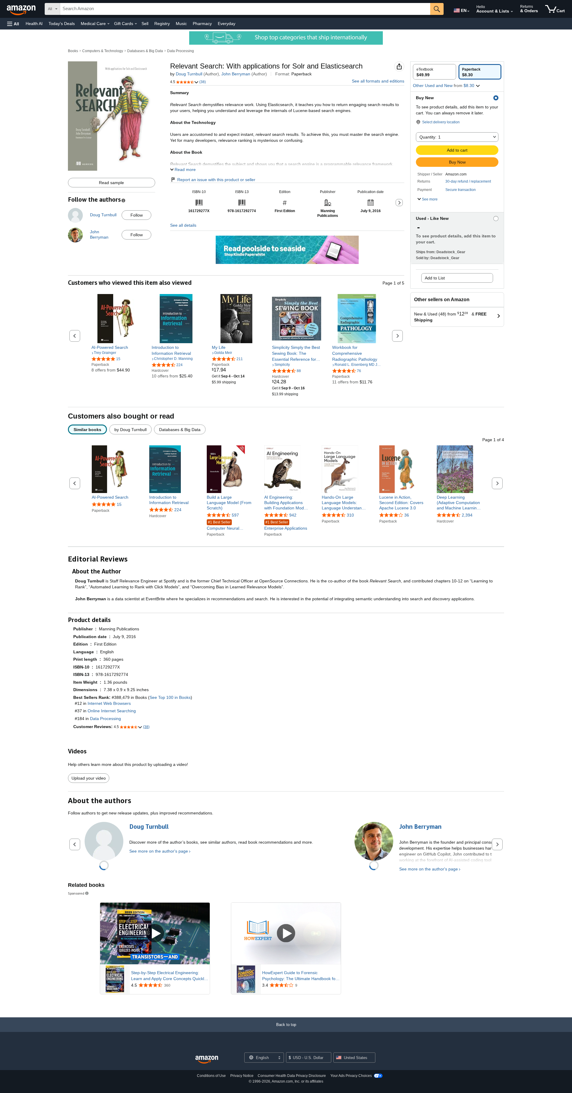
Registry (162, 23)
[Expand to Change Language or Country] (468, 11)
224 (177, 509)
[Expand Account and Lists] (512, 11)
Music (181, 23)
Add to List (435, 278)
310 (350, 515)
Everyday (226, 23)
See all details (183, 225)
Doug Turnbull (189, 73)
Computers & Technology (102, 51)
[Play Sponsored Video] (155, 933)
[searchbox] (245, 9)
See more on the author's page (158, 851)
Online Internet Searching (112, 710)
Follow (136, 215)
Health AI (34, 23)
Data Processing (180, 51)
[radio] (434, 71)
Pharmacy (202, 23)
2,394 (467, 515)
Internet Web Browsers (109, 703)
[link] (116, 347)
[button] (13, 23)
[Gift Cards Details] (136, 23)
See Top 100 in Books (170, 697)
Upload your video (89, 778)
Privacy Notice (242, 1076)
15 (119, 504)
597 (235, 515)
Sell (145, 23)
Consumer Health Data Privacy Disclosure (292, 1076)
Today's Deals (62, 23)
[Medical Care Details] (108, 23)
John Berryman (235, 73)
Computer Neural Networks (223, 525)
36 (406, 515)
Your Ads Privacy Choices (351, 1076)
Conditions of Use (211, 1076)
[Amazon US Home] (206, 1060)
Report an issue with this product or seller (216, 179)
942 (292, 515)
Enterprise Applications (285, 525)
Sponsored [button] (76, 893)
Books (73, 51)
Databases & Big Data (145, 51)
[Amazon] (22, 8)
